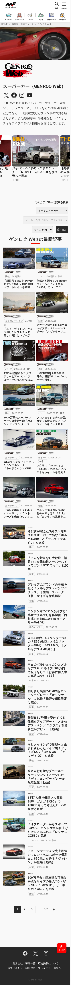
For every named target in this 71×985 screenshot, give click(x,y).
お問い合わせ (15, 968)
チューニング (19, 19)
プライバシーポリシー (51, 968)
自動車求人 (62, 19)
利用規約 (30, 968)
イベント (30, 19)
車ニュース (8, 19)
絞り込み (62, 229)
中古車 (41, 19)
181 (46, 909)
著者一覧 (30, 963)
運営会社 (18, 963)
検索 (56, 8)
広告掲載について (48, 963)
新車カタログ (51, 19)
